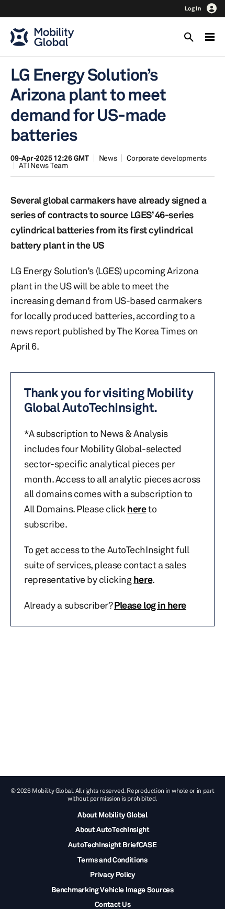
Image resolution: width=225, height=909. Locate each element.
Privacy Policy (112, 874)
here (136, 508)
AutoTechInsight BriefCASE (112, 844)
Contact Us (113, 904)
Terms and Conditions (112, 859)
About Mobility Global (112, 814)
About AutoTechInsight (112, 829)
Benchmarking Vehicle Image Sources (112, 889)
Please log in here (150, 605)
